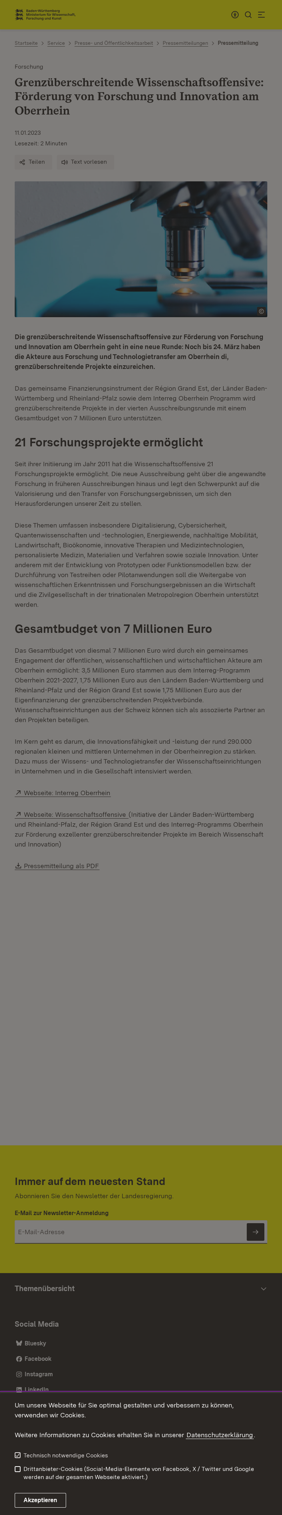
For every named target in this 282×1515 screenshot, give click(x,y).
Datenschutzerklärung (220, 1435)
